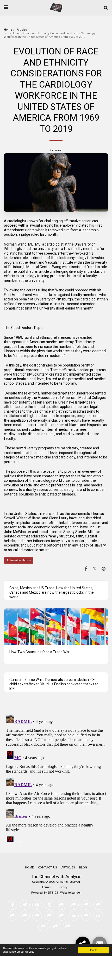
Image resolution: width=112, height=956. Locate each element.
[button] (5, 7)
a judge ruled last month (37, 234)
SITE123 (52, 892)
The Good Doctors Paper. (24, 327)
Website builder (70, 892)
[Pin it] (103, 569)
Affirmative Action (19, 560)
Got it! (93, 950)
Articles (22, 29)
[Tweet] (94, 569)
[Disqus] (56, 777)
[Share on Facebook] (85, 569)
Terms (46, 887)
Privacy (62, 887)
